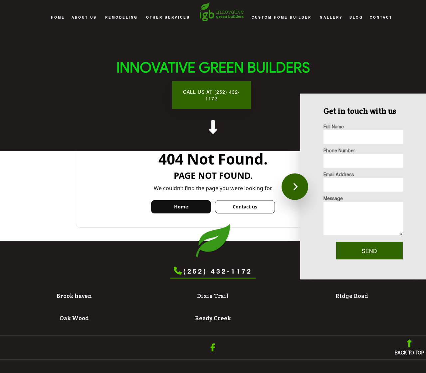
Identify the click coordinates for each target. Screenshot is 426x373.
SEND (369, 251)
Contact (381, 17)
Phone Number (339, 151)
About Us (84, 17)
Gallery (331, 17)
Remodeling (121, 17)
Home (58, 17)
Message (333, 198)
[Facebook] (213, 348)
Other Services (168, 17)
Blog (356, 17)
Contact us (245, 206)
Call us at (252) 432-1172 (211, 95)
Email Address (338, 175)
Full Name (333, 127)
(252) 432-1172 (217, 271)
